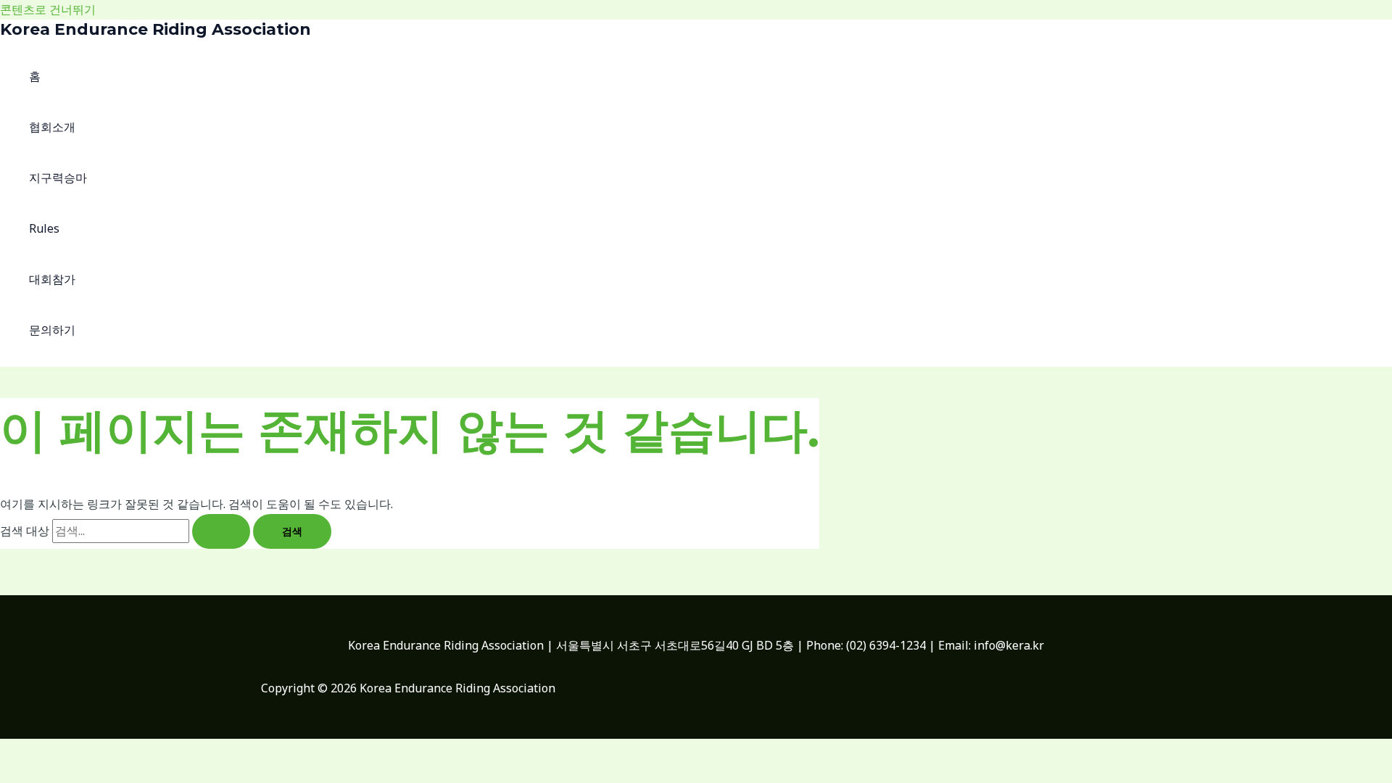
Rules (44, 228)
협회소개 (52, 127)
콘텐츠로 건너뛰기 (48, 9)
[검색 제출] (221, 531)
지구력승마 (58, 178)
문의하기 (52, 330)
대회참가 (52, 279)
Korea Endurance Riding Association (155, 29)
